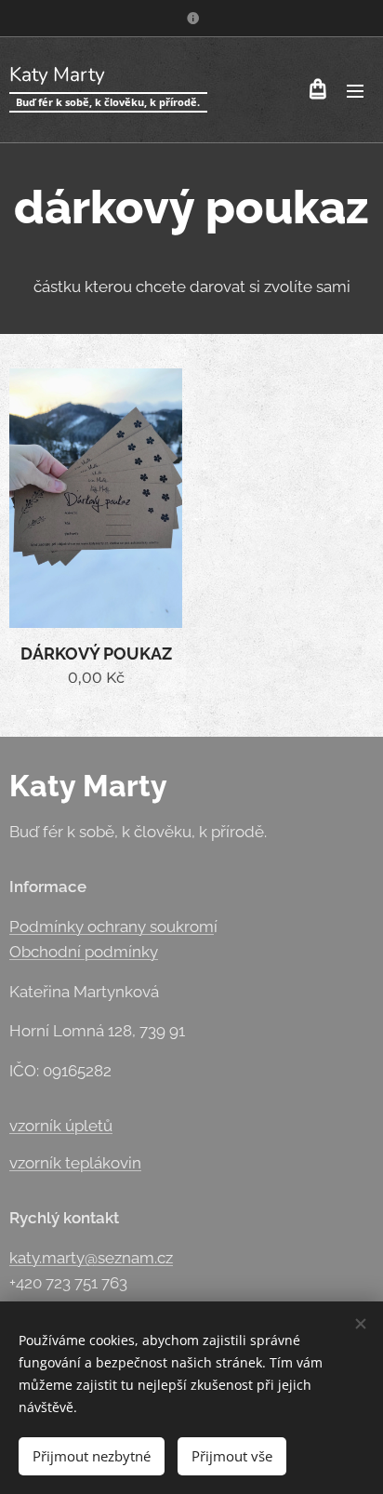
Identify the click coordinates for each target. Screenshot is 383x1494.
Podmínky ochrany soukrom (111, 926)
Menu (355, 90)
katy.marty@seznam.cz (91, 1257)
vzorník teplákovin (75, 1163)
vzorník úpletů (60, 1125)
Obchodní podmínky (83, 951)
